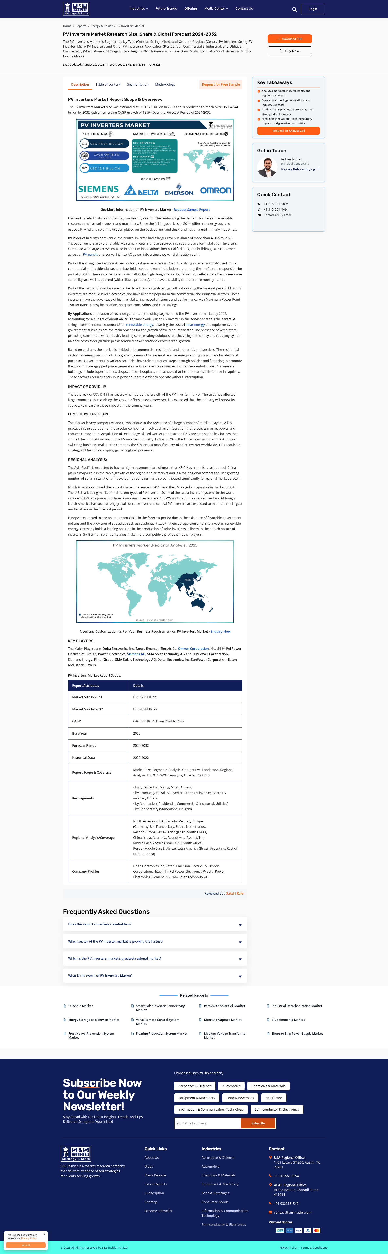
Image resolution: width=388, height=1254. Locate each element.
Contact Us (244, 8)
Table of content (108, 84)
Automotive (231, 1086)
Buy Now (292, 51)
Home (67, 26)
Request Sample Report (192, 209)
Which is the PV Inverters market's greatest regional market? (114, 958)
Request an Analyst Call (288, 131)
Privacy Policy (288, 1247)
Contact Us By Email (278, 215)
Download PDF (292, 39)
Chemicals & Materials (268, 1086)
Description (80, 84)
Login (313, 9)
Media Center (215, 8)
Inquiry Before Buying (298, 169)
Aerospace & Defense (194, 1086)
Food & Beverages (240, 1098)
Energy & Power (102, 26)
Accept (26, 1245)
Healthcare (273, 1098)
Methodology (165, 84)
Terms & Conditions (314, 1247)
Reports (81, 26)
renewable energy (139, 324)
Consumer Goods (215, 1202)
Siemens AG (136, 654)
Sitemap (151, 1202)
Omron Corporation (193, 648)
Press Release (155, 1175)
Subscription (154, 1193)
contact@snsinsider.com (293, 1212)
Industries (138, 8)
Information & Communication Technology (211, 1109)
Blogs (149, 1166)
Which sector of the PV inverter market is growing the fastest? (115, 941)
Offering (190, 8)
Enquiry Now (221, 631)
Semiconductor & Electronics (277, 1109)
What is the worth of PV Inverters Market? (100, 975)
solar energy (195, 324)
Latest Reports (156, 1184)
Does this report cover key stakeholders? (99, 924)
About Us (152, 1157)
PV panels (90, 254)
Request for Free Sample (221, 84)
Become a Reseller (159, 1211)
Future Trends (166, 8)
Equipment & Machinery (196, 1098)
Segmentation (138, 84)
